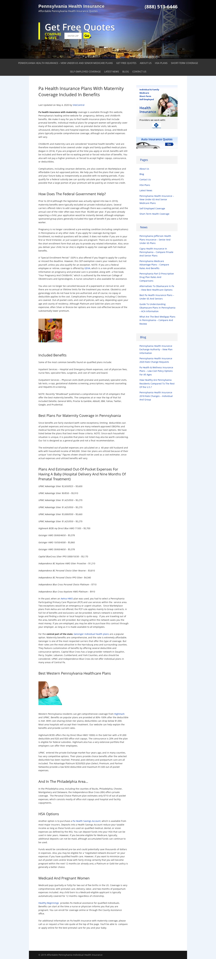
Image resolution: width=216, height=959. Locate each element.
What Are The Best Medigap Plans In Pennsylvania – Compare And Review (157, 320)
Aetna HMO (67, 598)
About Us (145, 63)
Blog (125, 71)
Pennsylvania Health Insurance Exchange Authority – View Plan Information (156, 349)
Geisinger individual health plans (91, 633)
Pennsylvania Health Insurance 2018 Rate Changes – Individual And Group (156, 396)
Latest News (111, 71)
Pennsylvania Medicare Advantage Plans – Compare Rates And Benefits (154, 265)
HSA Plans (161, 63)
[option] (157, 125)
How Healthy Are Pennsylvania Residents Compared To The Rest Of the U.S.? (157, 383)
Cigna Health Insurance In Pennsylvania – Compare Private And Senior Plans (156, 252)
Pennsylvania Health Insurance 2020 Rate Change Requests (155, 360)
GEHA (87, 268)
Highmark (119, 713)
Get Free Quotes (126, 63)
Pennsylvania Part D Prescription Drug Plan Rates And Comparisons (156, 277)
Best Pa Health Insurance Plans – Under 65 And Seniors (156, 297)
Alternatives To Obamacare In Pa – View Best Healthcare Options (156, 288)
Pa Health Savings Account (87, 820)
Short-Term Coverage (184, 63)
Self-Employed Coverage (85, 71)
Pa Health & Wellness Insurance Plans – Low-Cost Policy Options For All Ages (156, 371)
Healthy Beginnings (48, 902)
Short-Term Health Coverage (154, 213)
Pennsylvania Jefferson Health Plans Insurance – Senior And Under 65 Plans (155, 239)
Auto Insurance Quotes (157, 139)
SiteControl (78, 104)
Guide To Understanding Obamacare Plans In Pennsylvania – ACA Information (157, 308)
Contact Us (139, 71)
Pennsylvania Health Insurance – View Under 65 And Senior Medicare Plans (65, 63)
